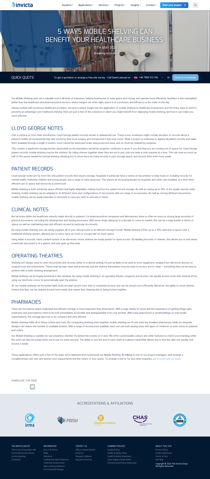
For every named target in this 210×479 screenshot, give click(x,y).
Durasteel (15, 460)
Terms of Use (162, 456)
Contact (150, 5)
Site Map (159, 460)
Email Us (79, 453)
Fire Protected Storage (53, 469)
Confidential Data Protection (56, 460)
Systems (67, 5)
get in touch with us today (166, 358)
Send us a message (185, 77)
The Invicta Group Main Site (23, 450)
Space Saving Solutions (54, 466)
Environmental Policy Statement (121, 463)
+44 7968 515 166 (148, 77)
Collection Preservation (54, 463)
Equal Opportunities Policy (119, 460)
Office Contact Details (85, 450)
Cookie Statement (164, 453)
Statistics (47, 456)
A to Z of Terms (50, 450)
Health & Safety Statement (119, 456)
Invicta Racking (18, 456)
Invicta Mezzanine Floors (22, 453)
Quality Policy (113, 450)
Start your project (172, 5)
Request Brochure (83, 460)
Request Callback (83, 456)
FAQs (45, 453)
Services (103, 5)
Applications (85, 5)
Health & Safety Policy (117, 453)
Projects (119, 5)
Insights (135, 5)
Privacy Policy (162, 450)
